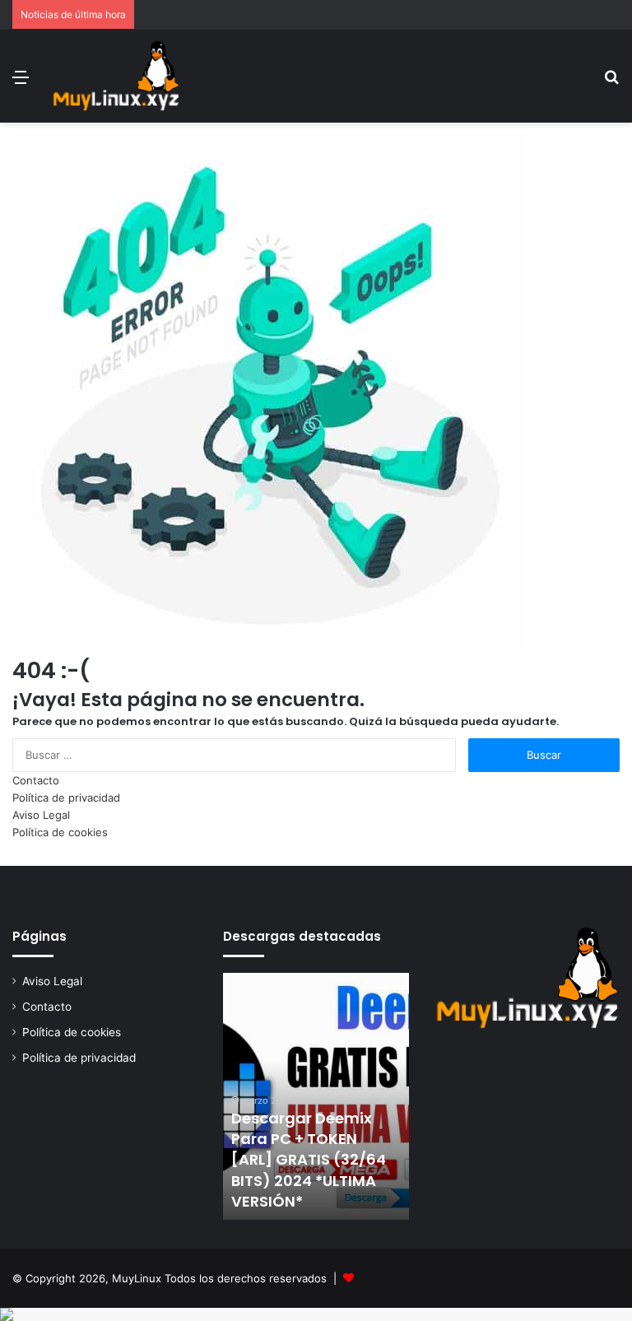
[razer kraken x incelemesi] (316, 1314)
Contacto (35, 780)
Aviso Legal (41, 814)
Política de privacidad (66, 797)
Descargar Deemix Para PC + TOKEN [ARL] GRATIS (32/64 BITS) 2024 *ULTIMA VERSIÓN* (308, 1160)
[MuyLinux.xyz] (115, 76)
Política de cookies (60, 832)
